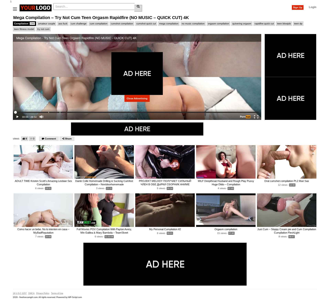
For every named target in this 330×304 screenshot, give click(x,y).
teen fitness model (24, 29)
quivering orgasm (241, 23)
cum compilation (98, 23)
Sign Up (297, 7)
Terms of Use (57, 293)
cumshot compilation (122, 23)
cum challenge (78, 23)
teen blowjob (284, 23)
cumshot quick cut (146, 23)
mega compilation (168, 23)
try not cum (43, 29)
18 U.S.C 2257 (20, 293)
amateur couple (46, 23)
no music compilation (193, 23)
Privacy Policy (42, 293)
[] (138, 8)
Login (312, 7)
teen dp (298, 23)
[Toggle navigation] (16, 7)
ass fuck (62, 23)
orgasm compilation (218, 23)
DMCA (31, 293)
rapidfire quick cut (264, 23)
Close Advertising (137, 98)
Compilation (24, 23)
